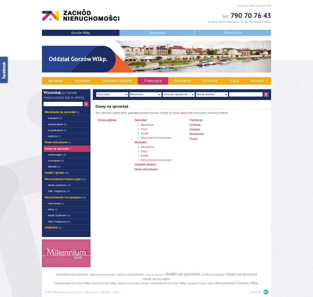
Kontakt (257, 80)
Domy (53, 209)
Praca (234, 80)
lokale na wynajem (156, 279)
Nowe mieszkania (58, 142)
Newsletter (197, 134)
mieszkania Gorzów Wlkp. (73, 283)
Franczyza (153, 80)
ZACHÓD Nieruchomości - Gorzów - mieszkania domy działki (80, 15)
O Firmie (210, 80)
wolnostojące (57, 154)
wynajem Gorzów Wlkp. (201, 283)
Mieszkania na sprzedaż (62, 112)
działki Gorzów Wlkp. (129, 283)
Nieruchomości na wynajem (65, 197)
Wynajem (83, 80)
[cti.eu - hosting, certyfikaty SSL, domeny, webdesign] (265, 292)
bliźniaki (54, 166)
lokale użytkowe (59, 185)
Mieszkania (56, 203)
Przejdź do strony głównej (174, 112)
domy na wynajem (154, 274)
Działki (144, 133)
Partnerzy (182, 80)
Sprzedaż (55, 80)
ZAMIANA (53, 227)
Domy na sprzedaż (58, 148)
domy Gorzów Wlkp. (104, 283)
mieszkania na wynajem (102, 274)
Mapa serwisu (91, 292)
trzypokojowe (57, 130)
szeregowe (56, 160)
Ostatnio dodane (117, 80)
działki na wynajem (213, 274)
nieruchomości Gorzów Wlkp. (236, 283)
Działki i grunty (57, 172)
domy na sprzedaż (130, 274)
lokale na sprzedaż (241, 274)
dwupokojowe (57, 124)
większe (54, 136)
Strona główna (107, 120)
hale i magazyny (59, 191)
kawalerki (55, 118)
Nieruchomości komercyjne (65, 179)
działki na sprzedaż (182, 274)
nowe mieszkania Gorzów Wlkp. (164, 283)
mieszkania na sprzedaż (72, 274)
